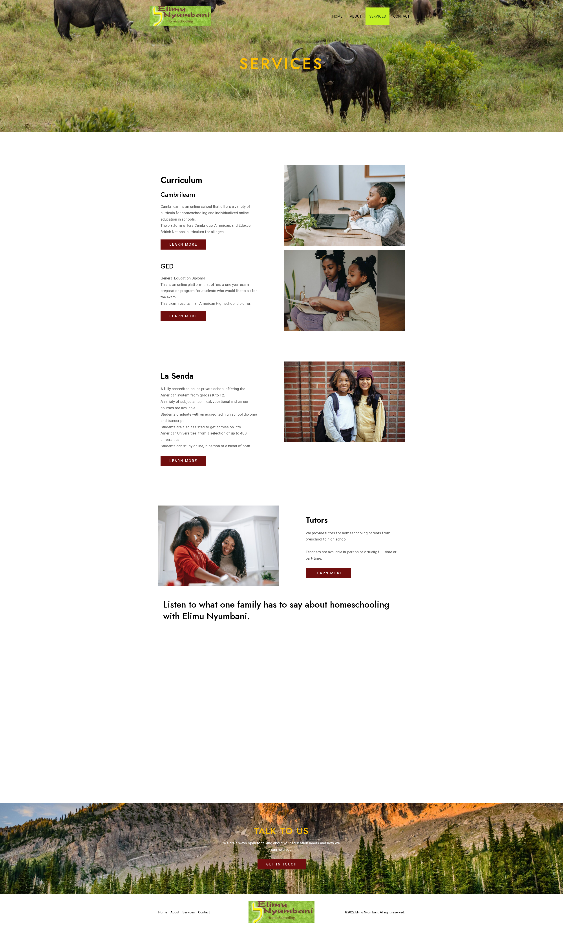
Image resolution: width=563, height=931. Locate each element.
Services (377, 16)
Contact (401, 16)
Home (337, 16)
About (356, 16)
